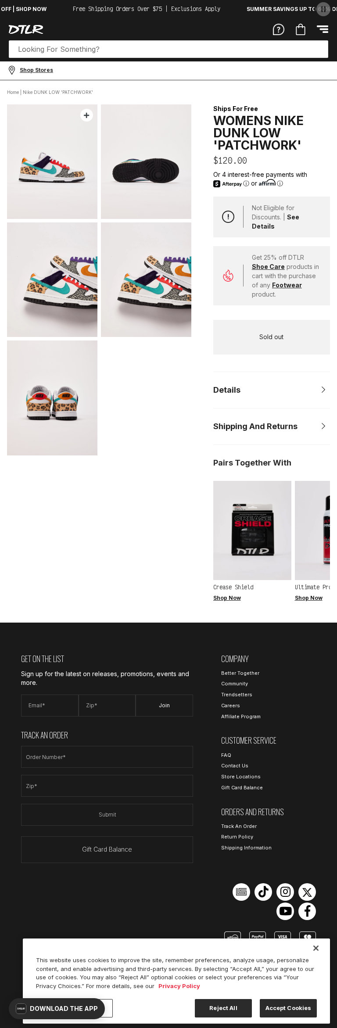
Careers (230, 705)
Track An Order (239, 826)
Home (13, 92)
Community (234, 684)
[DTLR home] (26, 29)
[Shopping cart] (300, 29)
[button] (57, 1008)
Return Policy (237, 837)
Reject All (223, 1007)
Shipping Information (246, 848)
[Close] (316, 948)
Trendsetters (236, 694)
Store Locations (241, 777)
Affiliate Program (241, 716)
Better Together (240, 673)
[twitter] (307, 892)
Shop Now (227, 598)
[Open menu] (322, 29)
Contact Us (234, 766)
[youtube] (285, 911)
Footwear (287, 285)
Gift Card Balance (107, 849)
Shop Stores (36, 70)
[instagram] (285, 892)
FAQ (226, 755)
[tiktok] (263, 892)
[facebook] (307, 911)
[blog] (241, 892)
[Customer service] (278, 29)
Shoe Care (268, 266)
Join (164, 705)
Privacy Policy (179, 985)
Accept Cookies (288, 1007)
